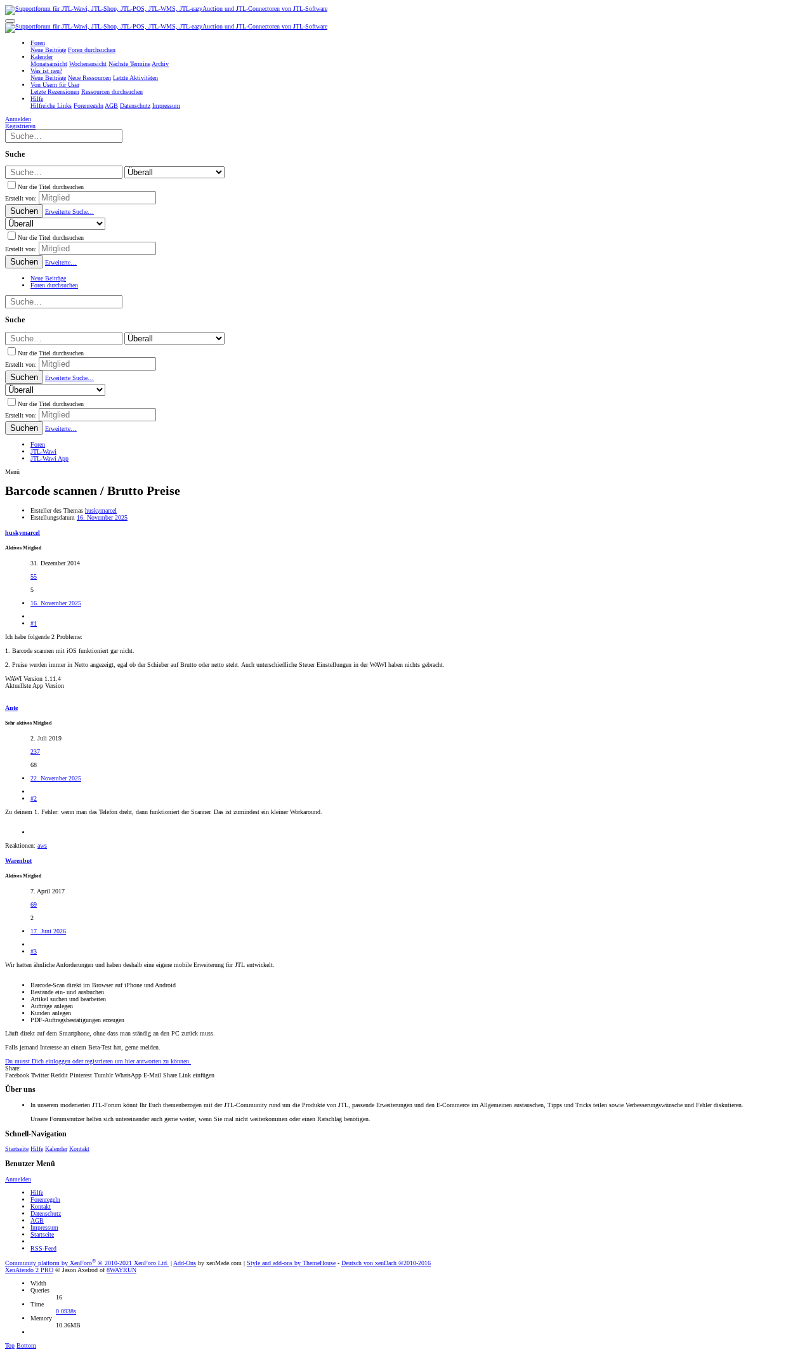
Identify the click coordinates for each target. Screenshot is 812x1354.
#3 (33, 951)
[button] (10, 21)
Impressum (44, 1227)
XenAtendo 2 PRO (29, 1269)
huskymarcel (101, 510)
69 (33, 904)
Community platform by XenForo (87, 1262)
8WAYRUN (121, 1269)
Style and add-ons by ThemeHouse (291, 1262)
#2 (33, 798)
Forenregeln (45, 1199)
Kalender (56, 1148)
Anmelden (18, 1179)
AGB (37, 1220)
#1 (33, 623)
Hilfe (36, 1148)
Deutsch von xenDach (386, 1262)
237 (35, 751)
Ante (11, 707)
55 (33, 576)
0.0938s (66, 1311)
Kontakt (79, 1148)
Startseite (17, 1148)
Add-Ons (184, 1262)
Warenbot (18, 860)
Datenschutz (45, 1213)
